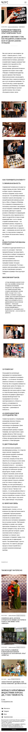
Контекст (22, 26)
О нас (3, 699)
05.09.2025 (4, 647)
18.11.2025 (3, 679)
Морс (9, 679)
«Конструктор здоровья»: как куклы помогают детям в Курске (13, 682)
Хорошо (14, 729)
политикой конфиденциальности (15, 726)
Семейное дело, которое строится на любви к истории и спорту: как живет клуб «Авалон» (13, 620)
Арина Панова (12, 647)
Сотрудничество (7, 701)
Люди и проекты (21, 615)
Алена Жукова (12, 615)
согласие (17, 724)
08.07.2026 (4, 615)
